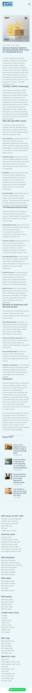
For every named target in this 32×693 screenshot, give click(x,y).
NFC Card (4, 528)
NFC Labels (4, 588)
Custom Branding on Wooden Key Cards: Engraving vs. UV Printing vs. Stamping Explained (20, 463)
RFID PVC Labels (6, 609)
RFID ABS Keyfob (6, 604)
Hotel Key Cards (6, 537)
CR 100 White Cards (7, 678)
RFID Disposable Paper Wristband (11, 565)
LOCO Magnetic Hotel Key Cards (11, 549)
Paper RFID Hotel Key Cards (10, 546)
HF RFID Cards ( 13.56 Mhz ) (10, 521)
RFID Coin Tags (5, 643)
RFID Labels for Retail (8, 590)
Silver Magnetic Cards (8, 673)
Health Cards (5, 622)
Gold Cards (4, 666)
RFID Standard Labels (8, 581)
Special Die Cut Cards (8, 627)
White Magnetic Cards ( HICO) (10, 662)
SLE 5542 (4, 615)
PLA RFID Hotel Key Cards (9, 544)
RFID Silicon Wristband (8, 560)
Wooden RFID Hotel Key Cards (10, 542)
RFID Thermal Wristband (9, 567)
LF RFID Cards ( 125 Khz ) (9, 530)
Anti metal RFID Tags (7, 650)
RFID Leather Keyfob (7, 602)
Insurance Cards (6, 625)
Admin (17, 45)
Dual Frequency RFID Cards (9, 523)
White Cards (5, 659)
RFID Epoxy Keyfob (7, 599)
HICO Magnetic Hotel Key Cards (11, 551)
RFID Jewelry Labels (7, 586)
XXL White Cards (6, 680)
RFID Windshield (6, 646)
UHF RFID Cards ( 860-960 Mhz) (11, 519)
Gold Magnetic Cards (7, 669)
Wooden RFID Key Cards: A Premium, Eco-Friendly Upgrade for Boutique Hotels (19, 478)
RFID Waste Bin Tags (7, 641)
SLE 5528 (4, 618)
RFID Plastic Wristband (8, 572)
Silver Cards (5, 671)
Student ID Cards (6, 620)
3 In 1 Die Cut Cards (7, 676)
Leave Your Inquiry (18, 689)
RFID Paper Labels (7, 606)
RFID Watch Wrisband (8, 574)
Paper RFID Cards (6, 526)
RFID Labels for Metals (8, 583)
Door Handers (5, 632)
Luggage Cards (5, 629)
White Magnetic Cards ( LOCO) (10, 664)
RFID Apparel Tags (6, 648)
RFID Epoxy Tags (6, 653)
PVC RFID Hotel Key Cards (9, 539)
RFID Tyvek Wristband (8, 570)
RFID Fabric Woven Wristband (10, 563)
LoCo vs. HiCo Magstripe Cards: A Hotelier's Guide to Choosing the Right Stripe (20, 449)
